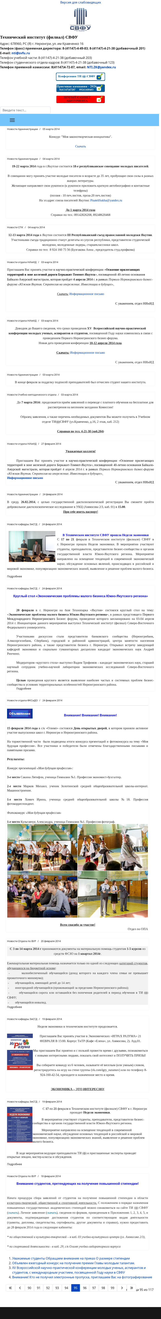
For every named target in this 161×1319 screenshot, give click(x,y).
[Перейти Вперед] (121, 1288)
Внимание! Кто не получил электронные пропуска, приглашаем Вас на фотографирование (82, 1277)
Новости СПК (15, 227)
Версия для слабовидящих (80, 2)
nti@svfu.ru (21, 53)
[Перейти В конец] (131, 1288)
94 (66, 1288)
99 (112, 1288)
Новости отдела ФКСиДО (22, 700)
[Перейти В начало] (10, 1288)
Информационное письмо (86, 294)
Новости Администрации (22, 129)
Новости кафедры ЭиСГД (22, 524)
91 (38, 1288)
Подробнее (14, 576)
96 (85, 1288)
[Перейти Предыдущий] (20, 1288)
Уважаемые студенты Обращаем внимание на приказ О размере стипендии (71, 1258)
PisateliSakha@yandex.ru (106, 200)
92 (48, 1288)
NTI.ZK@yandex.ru (101, 67)
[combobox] (25, 110)
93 (57, 1288)
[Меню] (12, 120)
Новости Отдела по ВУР (21, 941)
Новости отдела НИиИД (22, 262)
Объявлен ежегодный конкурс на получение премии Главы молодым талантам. (73, 1263)
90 (29, 1288)
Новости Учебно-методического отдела (31, 394)
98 (103, 1288)
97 (94, 1288)
